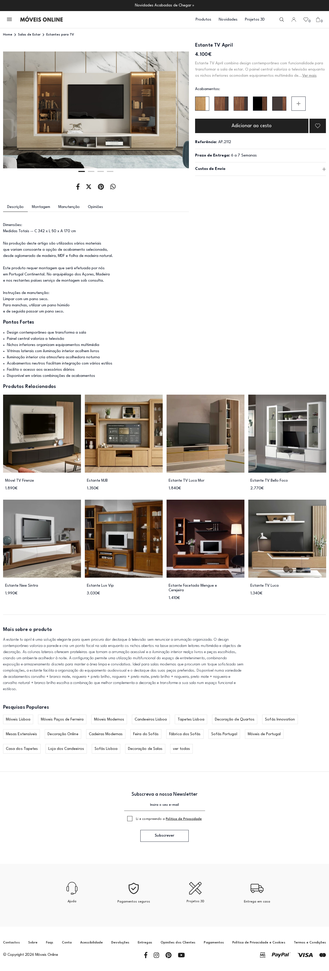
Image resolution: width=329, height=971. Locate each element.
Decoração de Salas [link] (145, 749)
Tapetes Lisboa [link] (191, 720)
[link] (41, 19)
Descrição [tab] (15, 207)
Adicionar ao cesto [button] (252, 126)
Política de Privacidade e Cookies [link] (258, 942)
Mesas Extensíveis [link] (21, 734)
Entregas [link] (145, 942)
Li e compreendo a (169, 819)
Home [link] (7, 34)
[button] (10, 20)
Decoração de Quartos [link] (235, 720)
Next (170, 110)
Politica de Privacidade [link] (184, 819)
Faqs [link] (49, 942)
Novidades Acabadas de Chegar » (164, 5)
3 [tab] (100, 171)
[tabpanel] (96, 110)
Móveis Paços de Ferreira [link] (62, 720)
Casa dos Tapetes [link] (22, 749)
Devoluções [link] (120, 942)
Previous (21, 110)
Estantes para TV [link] (60, 34)
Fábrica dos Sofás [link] (184, 734)
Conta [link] (67, 942)
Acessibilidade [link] (91, 942)
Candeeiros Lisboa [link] (151, 720)
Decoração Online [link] (63, 734)
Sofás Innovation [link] (280, 720)
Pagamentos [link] (214, 942)
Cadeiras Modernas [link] (106, 734)
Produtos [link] (204, 20)
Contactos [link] (11, 942)
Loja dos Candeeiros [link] (66, 749)
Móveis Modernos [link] (109, 720)
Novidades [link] (228, 20)
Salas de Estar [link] (29, 34)
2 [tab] (91, 171)
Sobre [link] (33, 942)
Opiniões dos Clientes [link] (178, 942)
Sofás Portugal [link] (224, 734)
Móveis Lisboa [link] (18, 720)
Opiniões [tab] (95, 207)
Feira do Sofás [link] (146, 734)
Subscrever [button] (164, 836)
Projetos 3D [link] (255, 20)
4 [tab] (110, 171)
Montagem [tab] (41, 207)
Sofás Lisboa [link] (106, 749)
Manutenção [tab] (69, 207)
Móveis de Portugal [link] (264, 734)
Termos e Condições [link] (310, 942)
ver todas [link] (181, 749)
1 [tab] (81, 171)
